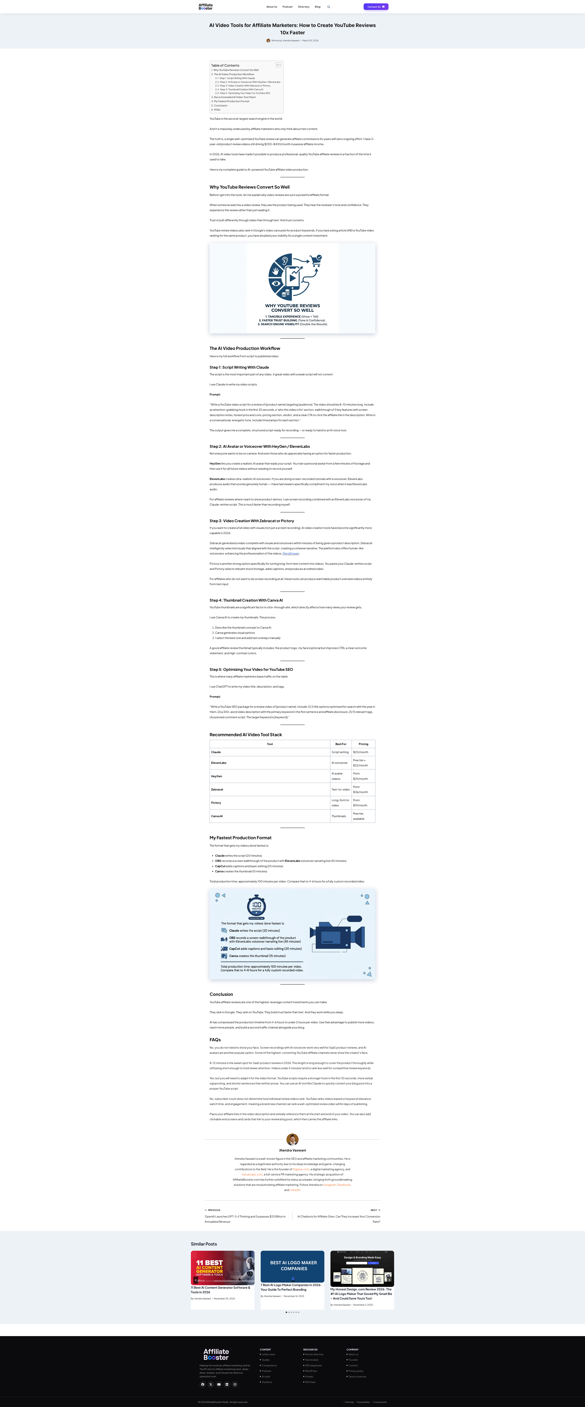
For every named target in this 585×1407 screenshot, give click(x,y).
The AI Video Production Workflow (234, 74)
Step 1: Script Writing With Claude (237, 78)
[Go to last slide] (195, 1280)
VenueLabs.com (252, 1174)
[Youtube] (219, 1384)
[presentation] (223, 1268)
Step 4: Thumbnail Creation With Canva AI (241, 89)
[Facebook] (203, 1384)
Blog (317, 6)
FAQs (217, 109)
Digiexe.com (301, 1169)
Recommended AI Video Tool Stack (235, 97)
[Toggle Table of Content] (276, 65)
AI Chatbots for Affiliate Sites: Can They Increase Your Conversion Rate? (339, 1216)
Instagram (329, 1184)
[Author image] (268, 41)
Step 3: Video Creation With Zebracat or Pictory (245, 85)
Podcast (287, 6)
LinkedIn (295, 1190)
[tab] (286, 1312)
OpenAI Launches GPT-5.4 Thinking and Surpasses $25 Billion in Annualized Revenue (245, 1216)
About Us (271, 6)
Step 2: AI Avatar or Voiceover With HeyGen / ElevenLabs (250, 81)
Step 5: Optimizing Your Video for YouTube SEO (245, 93)
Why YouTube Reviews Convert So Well (236, 70)
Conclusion (220, 105)
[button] (328, 6)
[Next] (389, 1280)
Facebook (344, 1184)
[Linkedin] (227, 1384)
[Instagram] (235, 1384)
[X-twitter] (211, 1384)
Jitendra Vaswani (291, 40)
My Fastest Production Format (231, 101)
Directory (304, 6)
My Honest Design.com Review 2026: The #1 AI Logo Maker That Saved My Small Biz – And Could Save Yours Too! (361, 1293)
